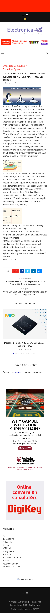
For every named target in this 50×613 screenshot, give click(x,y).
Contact (13, 601)
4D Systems (8, 539)
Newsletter (36, 601)
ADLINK (6, 560)
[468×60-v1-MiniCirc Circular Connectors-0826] (25, 40)
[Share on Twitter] (27, 271)
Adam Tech (8, 554)
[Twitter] (23, 15)
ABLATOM (7, 542)
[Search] (47, 53)
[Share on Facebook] (22, 271)
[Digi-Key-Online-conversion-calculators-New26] (25, 483)
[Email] (27, 15)
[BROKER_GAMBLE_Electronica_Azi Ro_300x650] (25, 391)
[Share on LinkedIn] (33, 271)
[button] (5, 331)
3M (4, 535)
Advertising (23, 601)
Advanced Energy (10, 563)
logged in (19, 372)
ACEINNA (7, 548)
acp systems (8, 551)
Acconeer (7, 545)
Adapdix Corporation (12, 557)
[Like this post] (16, 271)
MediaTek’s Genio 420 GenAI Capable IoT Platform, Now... (25, 344)
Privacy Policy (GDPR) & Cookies (25, 605)
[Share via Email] (39, 271)
